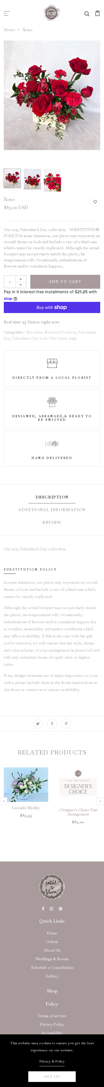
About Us (52, 950)
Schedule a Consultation (52, 967)
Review (52, 522)
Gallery (52, 976)
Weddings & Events (52, 958)
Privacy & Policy (52, 1061)
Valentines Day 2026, (30, 338)
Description (52, 497)
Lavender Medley (26, 808)
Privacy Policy (52, 1024)
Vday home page (63, 338)
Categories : (14, 332)
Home (9, 29)
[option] (52, 95)
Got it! (52, 1077)
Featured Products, (61, 332)
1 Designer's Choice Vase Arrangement (78, 812)
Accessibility (52, 1033)
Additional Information (52, 509)
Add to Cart (65, 281)
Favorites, (36, 332)
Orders (52, 941)
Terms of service (52, 1015)
